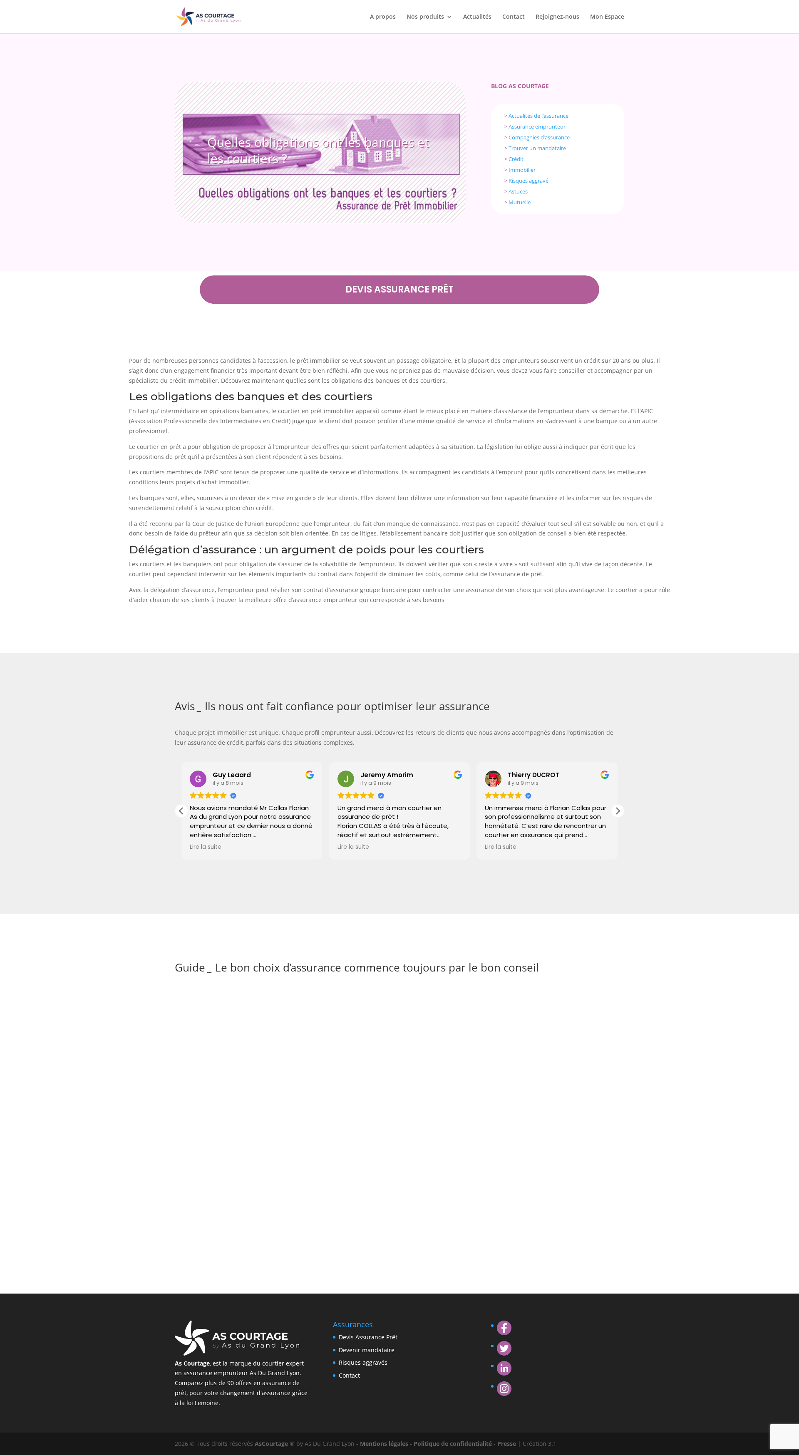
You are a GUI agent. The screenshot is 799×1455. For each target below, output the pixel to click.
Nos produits (425, 17)
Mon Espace (607, 17)
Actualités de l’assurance (538, 115)
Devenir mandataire (367, 1350)
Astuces (518, 191)
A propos (383, 17)
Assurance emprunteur (537, 126)
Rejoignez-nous (557, 17)
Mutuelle (520, 202)
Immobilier (522, 170)
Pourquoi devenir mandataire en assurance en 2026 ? (276, 1172)
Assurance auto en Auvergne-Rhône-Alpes (256, 1001)
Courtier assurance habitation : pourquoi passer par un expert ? (294, 1087)
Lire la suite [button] (205, 847)
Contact (513, 17)
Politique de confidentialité (454, 1444)
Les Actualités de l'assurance (265, 1014)
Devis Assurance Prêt (368, 1337)
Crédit (516, 159)
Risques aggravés (363, 1362)
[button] (617, 811)
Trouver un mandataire (537, 148)
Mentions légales (385, 1444)
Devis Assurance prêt (399, 289)
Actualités (477, 17)
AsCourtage (271, 1444)
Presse (507, 1444)
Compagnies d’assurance (539, 137)
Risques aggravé (528, 180)
